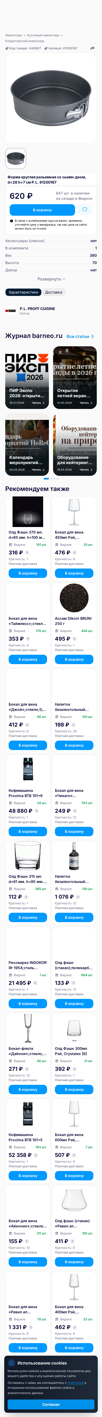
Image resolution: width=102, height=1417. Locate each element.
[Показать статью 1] (46, 478)
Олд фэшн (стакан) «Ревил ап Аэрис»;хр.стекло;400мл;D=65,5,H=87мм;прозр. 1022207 (73, 1224)
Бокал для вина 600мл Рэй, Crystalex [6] (69, 1137)
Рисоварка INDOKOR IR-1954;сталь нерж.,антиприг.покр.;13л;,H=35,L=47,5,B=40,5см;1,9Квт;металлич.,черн (28, 965)
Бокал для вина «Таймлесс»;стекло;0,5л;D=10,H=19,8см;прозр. (27, 621)
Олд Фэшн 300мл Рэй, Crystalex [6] (71, 1051)
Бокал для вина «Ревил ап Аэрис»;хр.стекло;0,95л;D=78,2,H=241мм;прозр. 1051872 (28, 1309)
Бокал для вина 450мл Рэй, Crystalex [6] (69, 535)
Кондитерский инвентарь (24, 41)
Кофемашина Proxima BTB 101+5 (26, 1137)
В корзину (42, 210)
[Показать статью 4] (57, 478)
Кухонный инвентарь (43, 35)
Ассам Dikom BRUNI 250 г (73, 621)
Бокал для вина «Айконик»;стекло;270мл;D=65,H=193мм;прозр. (28, 1224)
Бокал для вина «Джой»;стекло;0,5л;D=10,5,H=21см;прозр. (27, 707)
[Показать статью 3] (54, 478)
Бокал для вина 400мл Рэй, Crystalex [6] (69, 1309)
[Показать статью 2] (51, 478)
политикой (75, 1383)
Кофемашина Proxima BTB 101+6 (26, 793)
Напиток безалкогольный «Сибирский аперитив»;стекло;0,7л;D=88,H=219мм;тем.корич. (74, 879)
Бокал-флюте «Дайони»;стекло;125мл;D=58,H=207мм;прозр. (28, 1051)
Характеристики (23, 292)
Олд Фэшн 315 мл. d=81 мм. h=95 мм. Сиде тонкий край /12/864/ (26, 879)
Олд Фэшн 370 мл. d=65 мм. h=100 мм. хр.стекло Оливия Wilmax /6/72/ (27, 535)
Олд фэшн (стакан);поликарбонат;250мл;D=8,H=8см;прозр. (73, 965)
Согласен (51, 1404)
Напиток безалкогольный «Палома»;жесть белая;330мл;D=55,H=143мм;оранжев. (74, 707)
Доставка (53, 292)
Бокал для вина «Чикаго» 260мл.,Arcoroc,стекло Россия (74, 793)
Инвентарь (13, 35)
